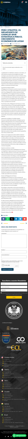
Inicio (2, 26)
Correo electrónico (5, 254)
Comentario (4, 233)
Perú (7, 215)
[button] (26, 2)
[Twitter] (8, 436)
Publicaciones (7, 26)
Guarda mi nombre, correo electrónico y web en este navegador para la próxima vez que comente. (12, 261)
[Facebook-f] (5, 436)
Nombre (3, 249)
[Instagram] (11, 436)
